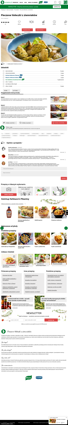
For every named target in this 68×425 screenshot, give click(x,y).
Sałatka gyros (38, 220)
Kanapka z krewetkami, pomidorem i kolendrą (31, 287)
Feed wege (22, 135)
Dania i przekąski (10, 9)
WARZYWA (7, 133)
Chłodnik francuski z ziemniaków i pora (24, 265)
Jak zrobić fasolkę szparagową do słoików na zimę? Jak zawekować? (53, 299)
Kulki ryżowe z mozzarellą (54, 280)
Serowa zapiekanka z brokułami (24, 220)
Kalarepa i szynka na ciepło (54, 287)
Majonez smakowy (6, 137)
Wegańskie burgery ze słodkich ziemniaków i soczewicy (55, 276)
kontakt (5, 422)
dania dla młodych (31, 135)
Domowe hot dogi (7, 275)
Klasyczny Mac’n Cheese (9, 283)
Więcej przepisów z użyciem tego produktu (12, 203)
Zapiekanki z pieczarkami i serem (11, 291)
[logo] (6, 2)
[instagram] (67, 214)
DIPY (43, 133)
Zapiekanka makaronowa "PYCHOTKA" (31, 276)
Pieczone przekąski (57, 263)
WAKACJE (15, 135)
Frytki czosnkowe (56, 246)
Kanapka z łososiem (30, 283)
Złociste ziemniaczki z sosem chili (24, 247)
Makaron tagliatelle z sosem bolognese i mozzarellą (10, 287)
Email (6, 90)
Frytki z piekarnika (40, 246)
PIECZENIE (49, 133)
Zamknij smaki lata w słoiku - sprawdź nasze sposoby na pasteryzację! (18, 299)
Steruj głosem (26, 123)
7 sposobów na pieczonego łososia (41, 264)
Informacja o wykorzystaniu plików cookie (43, 422)
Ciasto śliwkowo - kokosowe (54, 283)
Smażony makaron (56, 220)
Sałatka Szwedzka (52, 290)
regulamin (12, 422)
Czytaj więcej (15, 307)
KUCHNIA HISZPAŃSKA (25, 133)
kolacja (55, 133)
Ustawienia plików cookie (7, 423)
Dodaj (64, 178)
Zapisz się (51, 320)
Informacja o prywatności (24, 422)
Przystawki (16, 9)
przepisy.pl (6, 18)
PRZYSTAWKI (15, 133)
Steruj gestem (10, 123)
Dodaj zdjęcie (8, 194)
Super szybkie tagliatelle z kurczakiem (9, 279)
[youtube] (67, 211)
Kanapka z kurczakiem (31, 280)
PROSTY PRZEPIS (35, 133)
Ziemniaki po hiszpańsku (8, 246)
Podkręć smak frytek (55, 135)
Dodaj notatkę (59, 123)
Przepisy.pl (3, 9)
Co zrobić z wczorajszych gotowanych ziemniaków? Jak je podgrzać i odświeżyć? (9, 266)
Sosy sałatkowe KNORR (43, 135)
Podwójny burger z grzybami (32, 291)
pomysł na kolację (6, 135)
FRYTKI (62, 133)
